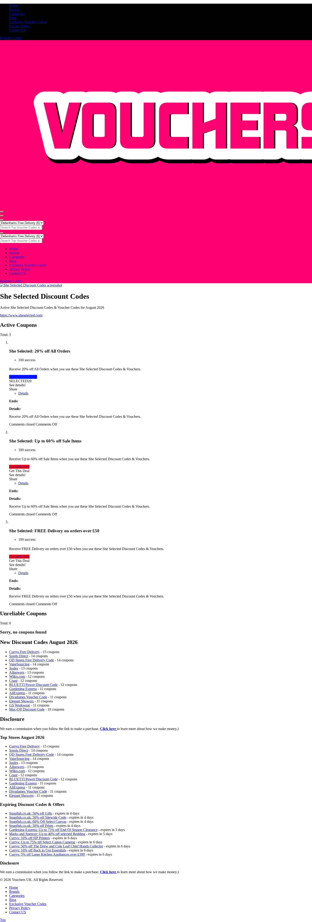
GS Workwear (19, 705)
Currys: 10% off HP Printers (29, 838)
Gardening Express (23, 689)
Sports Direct (18, 656)
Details (23, 393)
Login (17, 38)
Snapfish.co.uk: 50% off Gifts (30, 813)
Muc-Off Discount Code (27, 709)
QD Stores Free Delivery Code (31, 660)
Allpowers (16, 672)
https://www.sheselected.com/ (21, 315)
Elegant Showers (21, 701)
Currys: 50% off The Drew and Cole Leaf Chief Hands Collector (56, 846)
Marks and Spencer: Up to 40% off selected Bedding (47, 834)
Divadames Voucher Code (28, 697)
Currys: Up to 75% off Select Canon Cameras (42, 842)
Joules (13, 668)
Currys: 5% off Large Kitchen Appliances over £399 (47, 854)
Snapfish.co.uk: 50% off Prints (31, 826)
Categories (16, 14)
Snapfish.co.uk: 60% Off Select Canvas (37, 821)
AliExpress (17, 693)
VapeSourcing (19, 664)
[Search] (2, 220)
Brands (14, 10)
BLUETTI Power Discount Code (33, 685)
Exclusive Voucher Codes (27, 22)
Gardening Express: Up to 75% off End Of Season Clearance (53, 830)
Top (3, 920)
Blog (12, 18)
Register (6, 38)
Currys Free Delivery (24, 652)
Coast (13, 681)
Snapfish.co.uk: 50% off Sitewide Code (37, 817)
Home (13, 6)
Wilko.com (17, 676)
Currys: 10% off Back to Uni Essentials (37, 850)
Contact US (17, 30)
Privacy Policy (19, 26)
